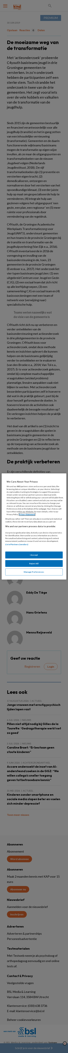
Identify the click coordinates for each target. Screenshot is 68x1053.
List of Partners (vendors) (16, 544)
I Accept (34, 555)
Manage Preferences (34, 572)
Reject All (34, 563)
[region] (34, 526)
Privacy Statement (27, 514)
